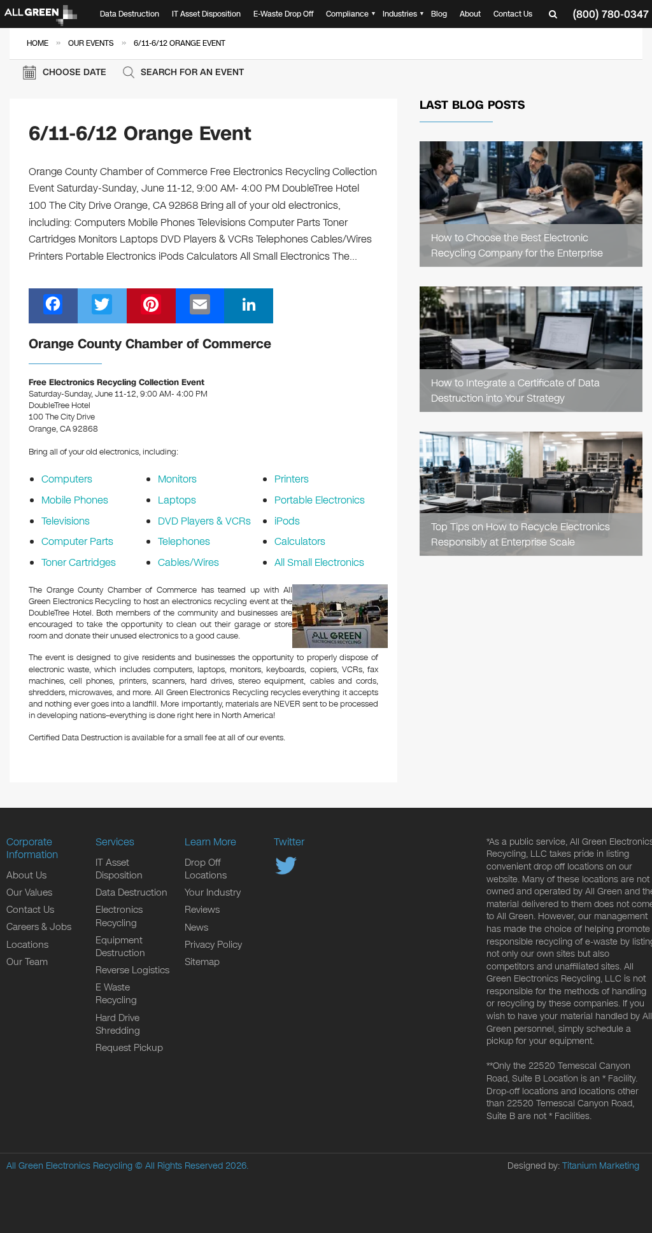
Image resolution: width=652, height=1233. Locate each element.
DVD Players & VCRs (204, 521)
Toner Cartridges (78, 562)
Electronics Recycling (119, 916)
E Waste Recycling (116, 993)
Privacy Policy (213, 945)
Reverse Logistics (132, 970)
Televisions (65, 521)
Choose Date (74, 72)
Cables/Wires (188, 562)
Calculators (299, 541)
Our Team (27, 962)
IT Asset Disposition (206, 14)
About (470, 14)
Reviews (202, 910)
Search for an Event (192, 72)
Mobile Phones (74, 500)
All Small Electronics (319, 562)
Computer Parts (77, 541)
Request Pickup (129, 1048)
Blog (439, 14)
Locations (27, 945)
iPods (287, 521)
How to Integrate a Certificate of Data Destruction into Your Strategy (515, 390)
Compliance (347, 14)
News (196, 927)
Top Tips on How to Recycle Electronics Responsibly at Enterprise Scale (520, 534)
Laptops (177, 500)
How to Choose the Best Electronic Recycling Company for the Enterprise (517, 245)
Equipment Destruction (120, 946)
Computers (66, 479)
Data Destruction (129, 14)
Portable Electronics (319, 500)
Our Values (29, 892)
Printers (291, 479)
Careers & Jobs (38, 927)
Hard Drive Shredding (118, 1024)
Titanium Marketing (600, 1166)
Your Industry (213, 892)
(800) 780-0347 (611, 14)
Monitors (177, 479)
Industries (400, 14)
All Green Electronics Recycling (69, 1166)
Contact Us (512, 14)
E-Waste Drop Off (283, 14)
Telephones (184, 541)
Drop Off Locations (206, 869)
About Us (26, 875)
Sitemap (202, 962)
